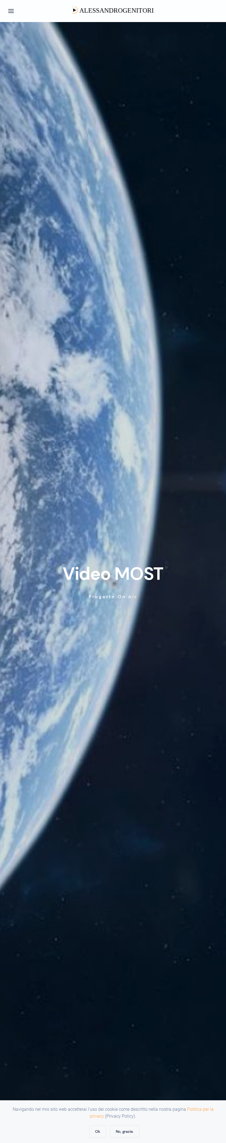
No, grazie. (125, 1131)
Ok (97, 1131)
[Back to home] (113, 11)
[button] (11, 11)
